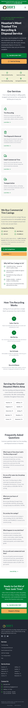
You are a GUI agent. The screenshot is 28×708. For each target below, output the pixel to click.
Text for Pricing (15, 61)
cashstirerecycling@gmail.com (10, 687)
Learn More (6, 254)
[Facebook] (2, 636)
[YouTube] (7, 636)
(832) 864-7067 (18, 3)
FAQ (2, 658)
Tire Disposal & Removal (7, 648)
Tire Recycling (4, 645)
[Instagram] (5, 636)
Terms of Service (17, 705)
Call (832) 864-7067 (15, 55)
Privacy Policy (10, 705)
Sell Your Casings (5, 653)
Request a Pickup (14, 611)
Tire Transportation (5, 655)
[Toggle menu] (25, 7)
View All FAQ (13, 571)
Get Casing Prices (10, 249)
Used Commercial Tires (6, 650)
